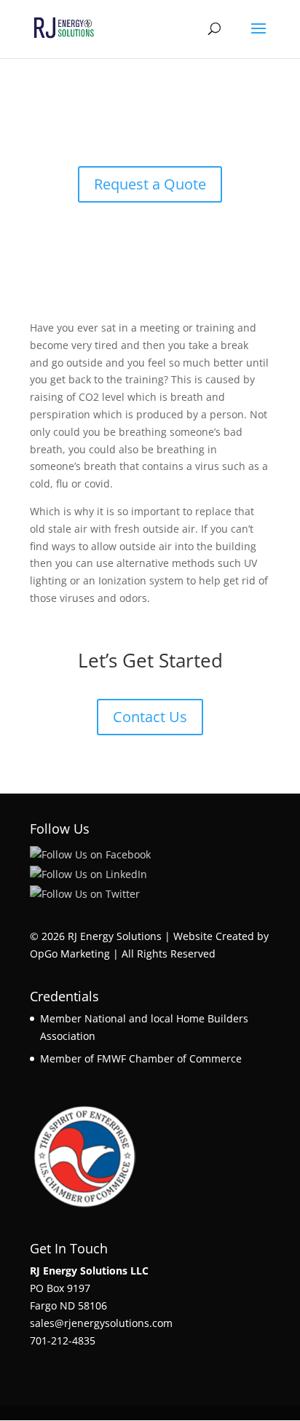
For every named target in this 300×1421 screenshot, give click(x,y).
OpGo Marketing (70, 953)
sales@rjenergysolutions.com (101, 1323)
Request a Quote (150, 184)
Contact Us (150, 717)
